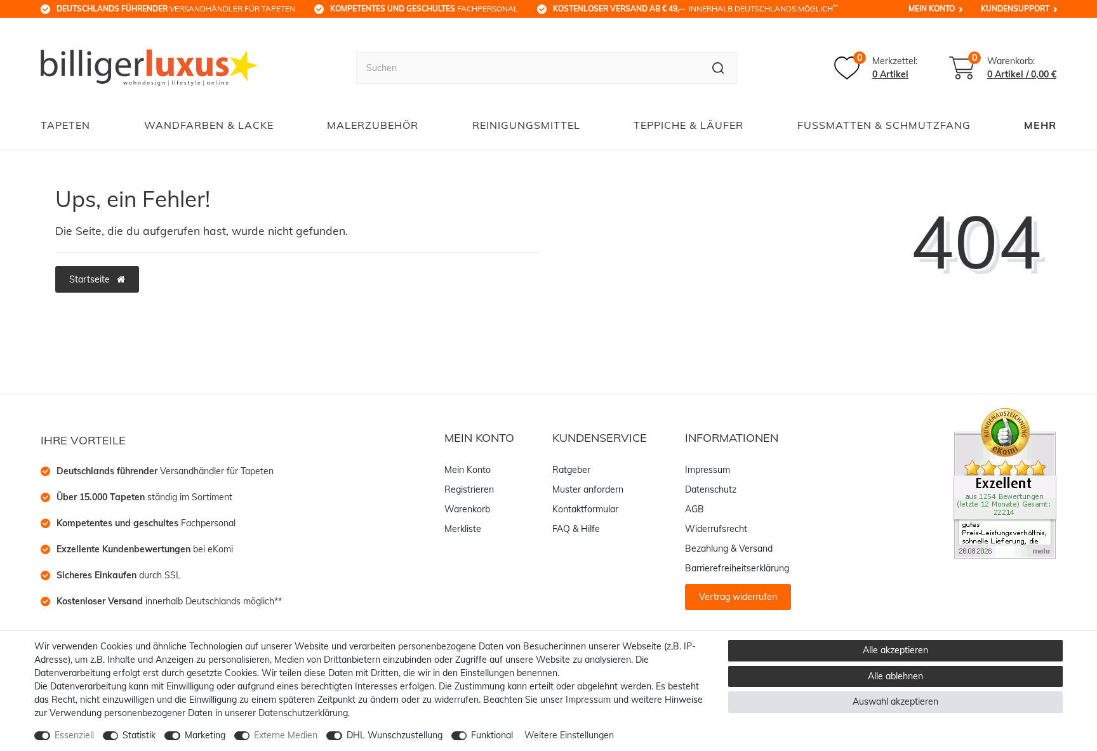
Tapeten (65, 125)
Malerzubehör (372, 125)
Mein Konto (931, 8)
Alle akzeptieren (895, 650)
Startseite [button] (90, 279)
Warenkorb (467, 509)
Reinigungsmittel (526, 125)
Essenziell (74, 735)
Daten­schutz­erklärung (303, 713)
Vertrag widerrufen (738, 596)
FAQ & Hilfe (576, 529)
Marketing (205, 735)
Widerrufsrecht (716, 529)
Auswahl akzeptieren (895, 701)
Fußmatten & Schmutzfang (884, 125)
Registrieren (469, 489)
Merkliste (462, 529)
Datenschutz (710, 489)
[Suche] (718, 68)
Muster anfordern (587, 489)
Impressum (707, 469)
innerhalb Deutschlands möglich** (169, 601)
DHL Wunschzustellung (394, 735)
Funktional (492, 735)
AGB (694, 509)
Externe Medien (285, 735)
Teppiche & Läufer (688, 125)
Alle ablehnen (895, 676)
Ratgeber (571, 469)
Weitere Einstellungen (569, 735)
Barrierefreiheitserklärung (737, 568)
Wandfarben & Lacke (209, 125)
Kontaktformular (585, 509)
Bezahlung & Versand (729, 548)
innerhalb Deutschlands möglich (695, 8)
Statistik (139, 735)
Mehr (1040, 125)
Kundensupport (1015, 8)
